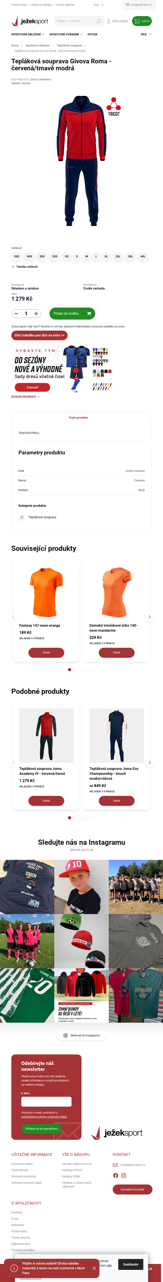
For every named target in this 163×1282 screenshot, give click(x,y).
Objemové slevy (20, 1243)
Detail (46, 652)
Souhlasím (130, 1264)
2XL (117, 256)
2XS (54, 256)
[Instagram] (124, 1175)
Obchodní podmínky (23, 1176)
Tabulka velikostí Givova (76, 1163)
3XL (130, 256)
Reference (17, 1225)
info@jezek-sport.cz (133, 1164)
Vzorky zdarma (65, 4)
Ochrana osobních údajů (26, 1182)
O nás (14, 1218)
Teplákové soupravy (42, 517)
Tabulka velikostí (27, 266)
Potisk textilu (19, 4)
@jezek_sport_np (81, 849)
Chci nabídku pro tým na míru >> (39, 335)
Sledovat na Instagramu (85, 1035)
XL (106, 256)
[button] (70, 670)
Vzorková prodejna (23, 1250)
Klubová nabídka (41, 4)
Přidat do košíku (66, 313)
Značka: (21, 83)
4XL (143, 256)
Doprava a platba (22, 1163)
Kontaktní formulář (132, 1189)
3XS (42, 256)
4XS (29, 256)
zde (109, 1265)
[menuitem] (28, 34)
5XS (16, 256)
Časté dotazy (19, 1170)
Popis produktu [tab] (78, 417)
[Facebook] (116, 1175)
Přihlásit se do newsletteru (41, 1128)
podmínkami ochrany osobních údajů (44, 1116)
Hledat (99, 21)
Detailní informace (23, 396)
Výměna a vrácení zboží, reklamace (77, 1184)
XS (67, 256)
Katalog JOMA (71, 1176)
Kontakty (17, 1212)
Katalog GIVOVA (72, 1170)
